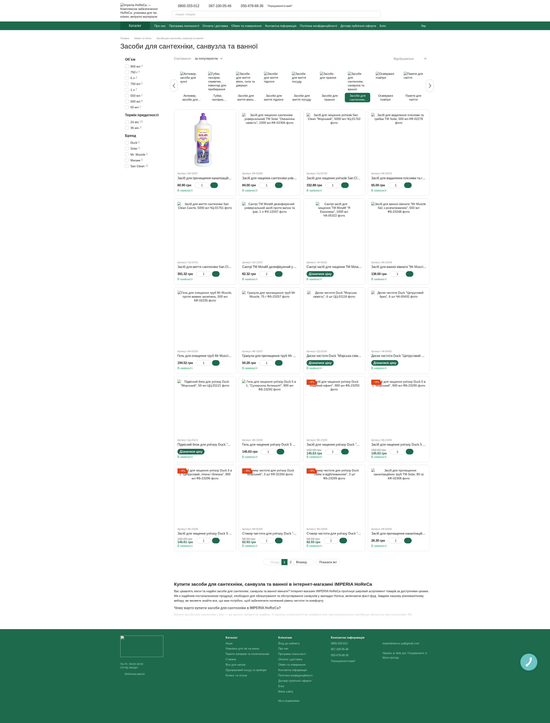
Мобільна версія (134, 674)
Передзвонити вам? (280, 6)
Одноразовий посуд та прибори (246, 670)
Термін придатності (142, 115)
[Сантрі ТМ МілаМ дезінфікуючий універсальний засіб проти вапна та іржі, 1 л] (269, 229)
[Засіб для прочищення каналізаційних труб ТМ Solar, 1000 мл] (205, 140)
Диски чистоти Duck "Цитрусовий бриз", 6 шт (404, 356)
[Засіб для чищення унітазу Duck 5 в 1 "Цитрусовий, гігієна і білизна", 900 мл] (205, 496)
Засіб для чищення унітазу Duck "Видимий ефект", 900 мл (349, 444)
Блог (383, 26)
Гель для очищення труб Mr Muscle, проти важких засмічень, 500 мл (228, 356)
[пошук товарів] (377, 14)
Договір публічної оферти (358, 26)
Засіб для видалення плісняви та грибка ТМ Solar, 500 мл (413, 178)
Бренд (130, 136)
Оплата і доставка (215, 26)
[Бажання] (403, 10)
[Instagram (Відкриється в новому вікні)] (392, 26)
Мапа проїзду (390, 657)
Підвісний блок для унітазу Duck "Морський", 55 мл (215, 444)
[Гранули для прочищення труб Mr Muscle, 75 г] (269, 318)
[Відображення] (422, 59)
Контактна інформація (280, 26)
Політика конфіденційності (318, 26)
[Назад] (174, 85)
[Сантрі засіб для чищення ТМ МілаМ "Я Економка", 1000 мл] (334, 229)
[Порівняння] (415, 10)
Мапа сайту (285, 691)
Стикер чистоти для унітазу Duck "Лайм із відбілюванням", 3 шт (354, 533)
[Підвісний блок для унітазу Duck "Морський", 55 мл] (205, 407)
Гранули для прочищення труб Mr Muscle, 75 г (276, 356)
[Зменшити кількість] (196, 185)
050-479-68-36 (252, 6)
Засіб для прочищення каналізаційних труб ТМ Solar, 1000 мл (222, 178)
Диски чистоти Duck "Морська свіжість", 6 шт (340, 356)
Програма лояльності (184, 26)
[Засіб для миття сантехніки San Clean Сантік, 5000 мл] (205, 229)
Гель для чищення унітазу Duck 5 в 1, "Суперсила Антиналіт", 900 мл (293, 444)
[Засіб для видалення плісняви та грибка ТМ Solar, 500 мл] (398, 140)
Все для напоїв (236, 664)
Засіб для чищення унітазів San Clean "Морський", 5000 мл (350, 178)
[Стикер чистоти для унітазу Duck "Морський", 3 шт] (269, 496)
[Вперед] (430, 85)
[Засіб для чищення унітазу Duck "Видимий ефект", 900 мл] (334, 407)
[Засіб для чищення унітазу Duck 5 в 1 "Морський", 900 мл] (398, 407)
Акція (229, 643)
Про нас (160, 26)
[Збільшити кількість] (207, 185)
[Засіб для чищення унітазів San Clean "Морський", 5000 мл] (334, 140)
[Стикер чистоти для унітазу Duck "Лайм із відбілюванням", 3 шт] (334, 496)
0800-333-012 (188, 6)
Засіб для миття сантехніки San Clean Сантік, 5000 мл (217, 267)
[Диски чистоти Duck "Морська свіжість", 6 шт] (334, 318)
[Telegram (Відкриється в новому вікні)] (402, 26)
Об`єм (130, 59)
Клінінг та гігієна (236, 675)
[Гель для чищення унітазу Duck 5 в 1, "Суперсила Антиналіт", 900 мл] (269, 407)
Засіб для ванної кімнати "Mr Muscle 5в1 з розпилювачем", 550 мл (420, 267)
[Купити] (214, 185)
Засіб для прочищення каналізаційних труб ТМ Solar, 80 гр (414, 533)
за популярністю (206, 58)
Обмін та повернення (246, 26)
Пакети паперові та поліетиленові (247, 654)
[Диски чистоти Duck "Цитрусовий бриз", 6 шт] (398, 318)
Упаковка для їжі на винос (243, 648)
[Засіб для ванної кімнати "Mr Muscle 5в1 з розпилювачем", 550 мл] (398, 229)
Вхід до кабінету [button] (289, 643)
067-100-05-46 (220, 6)
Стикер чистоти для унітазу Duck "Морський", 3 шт (279, 533)
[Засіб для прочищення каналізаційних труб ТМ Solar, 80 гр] (398, 496)
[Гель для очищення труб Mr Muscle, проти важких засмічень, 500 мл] (205, 318)
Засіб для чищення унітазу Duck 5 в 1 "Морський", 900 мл (413, 444)
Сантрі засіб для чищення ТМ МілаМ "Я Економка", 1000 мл (351, 267)
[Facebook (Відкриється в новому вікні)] (397, 26)
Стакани (231, 659)
